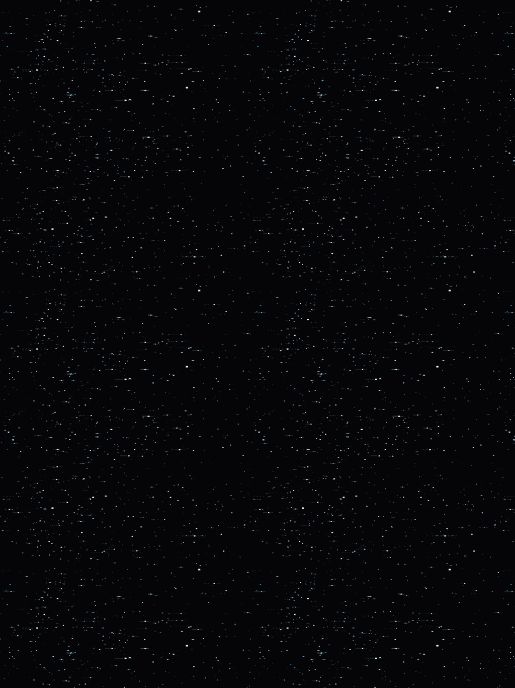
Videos (24, 90)
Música (25, 68)
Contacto (28, 111)
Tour (21, 56)
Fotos (22, 100)
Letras (23, 79)
